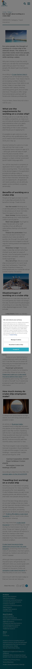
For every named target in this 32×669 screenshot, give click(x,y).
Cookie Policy (13, 334)
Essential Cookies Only (16, 344)
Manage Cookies (16, 339)
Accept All (16, 349)
